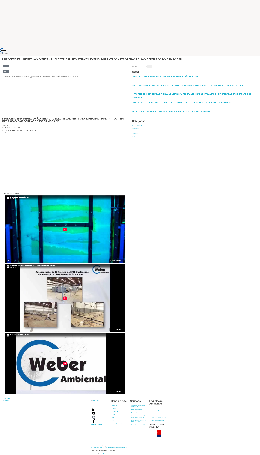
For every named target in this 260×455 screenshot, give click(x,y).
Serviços (114, 408)
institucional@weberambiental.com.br (117, 447)
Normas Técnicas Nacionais (157, 414)
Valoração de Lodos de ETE (138, 424)
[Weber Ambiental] (4, 51)
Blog (113, 417)
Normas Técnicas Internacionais (158, 417)
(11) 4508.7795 (103, 447)
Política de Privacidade (97, 424)
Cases (113, 414)
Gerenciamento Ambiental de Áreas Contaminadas (138, 406)
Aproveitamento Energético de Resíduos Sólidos (138, 421)
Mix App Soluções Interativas (107, 453)
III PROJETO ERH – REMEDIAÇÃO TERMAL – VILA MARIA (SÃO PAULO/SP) (165, 76)
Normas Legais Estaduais (157, 407)
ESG (113, 420)
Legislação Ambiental (117, 423)
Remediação (134, 412)
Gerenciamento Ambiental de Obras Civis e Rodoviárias (138, 416)
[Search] (149, 66)
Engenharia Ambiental (136, 409)
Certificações (115, 411)
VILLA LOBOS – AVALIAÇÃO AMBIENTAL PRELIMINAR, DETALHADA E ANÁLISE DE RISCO (172, 112)
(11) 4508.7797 (95, 447)
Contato (114, 427)
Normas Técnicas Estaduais (157, 420)
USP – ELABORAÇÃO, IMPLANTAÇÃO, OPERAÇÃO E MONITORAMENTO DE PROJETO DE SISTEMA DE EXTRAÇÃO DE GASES (188, 85)
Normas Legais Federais (156, 410)
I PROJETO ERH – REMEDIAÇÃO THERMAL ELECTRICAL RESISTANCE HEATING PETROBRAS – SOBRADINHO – (182, 103)
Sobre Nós (114, 405)
